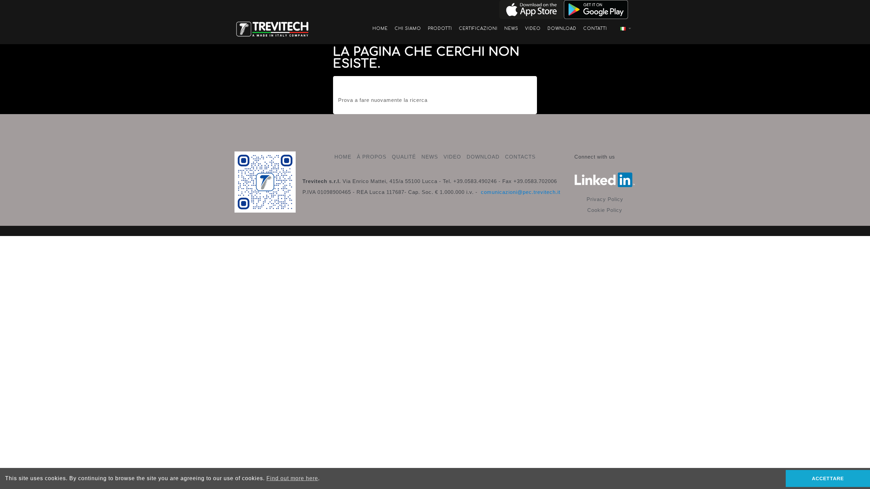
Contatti (595, 28)
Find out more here (292, 478)
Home (380, 28)
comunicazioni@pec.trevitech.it (520, 192)
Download (561, 28)
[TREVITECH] (272, 28)
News (511, 28)
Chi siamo (408, 28)
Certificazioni (478, 28)
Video (533, 28)
